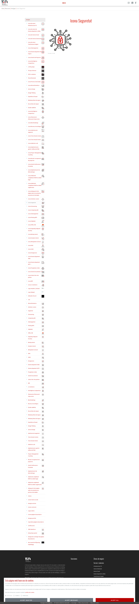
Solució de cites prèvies (33, 379)
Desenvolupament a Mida (99, 574)
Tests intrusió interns (33, 441)
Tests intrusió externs (33, 437)
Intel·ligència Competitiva (34, 391)
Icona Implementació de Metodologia (34, 171)
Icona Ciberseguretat (33, 48)
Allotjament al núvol (33, 350)
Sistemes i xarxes (32, 307)
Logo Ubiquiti (31, 292)
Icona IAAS (30, 245)
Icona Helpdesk (31, 221)
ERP (29, 383)
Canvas (29, 496)
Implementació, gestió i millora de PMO (33, 449)
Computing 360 (31, 318)
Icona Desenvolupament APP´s (34, 263)
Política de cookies (94, 603)
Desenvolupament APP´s (34, 368)
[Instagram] (129, 3)
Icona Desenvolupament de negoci (34, 53)
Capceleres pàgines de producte (36, 522)
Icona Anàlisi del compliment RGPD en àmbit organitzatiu (35, 185)
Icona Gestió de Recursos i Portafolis (34, 165)
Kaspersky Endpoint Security (32, 338)
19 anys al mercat (32, 71)
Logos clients (31, 511)
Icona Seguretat (32, 203)
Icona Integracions (32, 253)
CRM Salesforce (32, 529)
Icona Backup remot (33, 234)
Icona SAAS (31, 249)
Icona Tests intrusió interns (34, 140)
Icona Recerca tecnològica (34, 126)
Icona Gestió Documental (34, 272)
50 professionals (32, 78)
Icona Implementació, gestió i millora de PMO (33, 148)
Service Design (31, 89)
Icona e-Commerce (32, 285)
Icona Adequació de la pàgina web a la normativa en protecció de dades (34, 193)
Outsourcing (31, 314)
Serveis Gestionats (98, 569)
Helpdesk (30, 329)
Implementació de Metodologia (32, 472)
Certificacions (31, 526)
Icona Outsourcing (32, 206)
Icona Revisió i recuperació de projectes (34, 159)
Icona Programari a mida (34, 268)
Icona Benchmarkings (33, 123)
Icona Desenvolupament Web (34, 258)
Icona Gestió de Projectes (34, 57)
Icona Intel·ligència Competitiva (32, 62)
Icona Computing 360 (33, 210)
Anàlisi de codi (31, 444)
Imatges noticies (32, 503)
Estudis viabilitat (32, 108)
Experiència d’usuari (32, 97)
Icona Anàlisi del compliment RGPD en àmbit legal (35, 178)
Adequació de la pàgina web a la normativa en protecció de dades (33, 490)
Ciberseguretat (31, 322)
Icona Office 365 (32, 225)
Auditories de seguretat (34, 433)
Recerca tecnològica (33, 404)
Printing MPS (31, 326)
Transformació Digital (99, 576)
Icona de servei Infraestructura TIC (32, 24)
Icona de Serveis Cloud (33, 35)
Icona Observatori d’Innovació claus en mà (33, 118)
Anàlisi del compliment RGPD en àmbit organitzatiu (35, 484)
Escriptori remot (32, 346)
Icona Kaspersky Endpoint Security (34, 230)
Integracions (31, 361)
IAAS (29, 354)
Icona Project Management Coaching (34, 154)
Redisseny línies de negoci (34, 100)
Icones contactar (32, 507)
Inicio (3, 8)
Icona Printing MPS (32, 217)
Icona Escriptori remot (33, 238)
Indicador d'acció (32, 296)
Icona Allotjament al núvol (34, 242)
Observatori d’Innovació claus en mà (34, 395)
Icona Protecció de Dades (34, 82)
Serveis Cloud (97, 571)
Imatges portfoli (32, 518)
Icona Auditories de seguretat (32, 131)
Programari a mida (32, 372)
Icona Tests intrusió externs (34, 136)
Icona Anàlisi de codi (33, 143)
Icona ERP (30, 281)
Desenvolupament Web (33, 365)
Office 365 (30, 333)
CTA (29, 300)
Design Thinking (31, 93)
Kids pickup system (32, 533)
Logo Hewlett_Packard (33, 289)
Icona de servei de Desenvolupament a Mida (34, 30)
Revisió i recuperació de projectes (34, 461)
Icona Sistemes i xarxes (33, 199)
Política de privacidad (83, 603)
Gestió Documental (33, 376)
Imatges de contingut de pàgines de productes (36, 538)
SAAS (29, 357)
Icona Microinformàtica (33, 85)
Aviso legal (73, 603)
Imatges (13, 8)
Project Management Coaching (33, 455)
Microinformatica (32, 303)
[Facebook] (135, 3)
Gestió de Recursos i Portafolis (33, 466)
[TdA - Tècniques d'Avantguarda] (4, 3)
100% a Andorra (32, 74)
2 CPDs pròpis (31, 67)
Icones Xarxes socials (33, 500)
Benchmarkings (31, 400)
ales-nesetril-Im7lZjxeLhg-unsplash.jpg (34, 544)
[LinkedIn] (132, 3)
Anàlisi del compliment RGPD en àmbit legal (33, 478)
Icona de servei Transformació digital (33, 43)
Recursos (7, 8)
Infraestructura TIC (98, 566)
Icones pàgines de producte (35, 515)
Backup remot (31, 342)
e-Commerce (31, 387)
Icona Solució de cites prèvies (33, 276)
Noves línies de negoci (33, 104)
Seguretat (30, 311)
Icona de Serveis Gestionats (34, 39)
